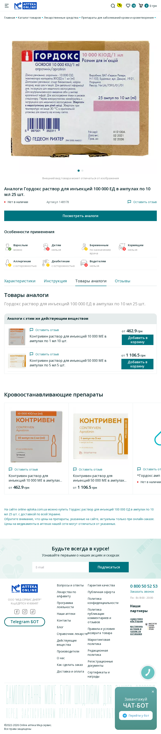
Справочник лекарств (72, 634)
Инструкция (55, 280)
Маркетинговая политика (99, 642)
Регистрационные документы (100, 663)
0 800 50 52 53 (143, 586)
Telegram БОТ (24, 621)
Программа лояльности (65, 605)
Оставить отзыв (145, 202)
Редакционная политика (98, 652)
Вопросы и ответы (70, 585)
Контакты (64, 620)
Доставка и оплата (70, 671)
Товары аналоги (90, 280)
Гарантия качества (101, 585)
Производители (68, 651)
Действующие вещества (67, 642)
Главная (9, 17)
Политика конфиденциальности (103, 601)
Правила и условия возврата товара (101, 631)
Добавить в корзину (138, 339)
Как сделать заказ (70, 665)
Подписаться (109, 567)
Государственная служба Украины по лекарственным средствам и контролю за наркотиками (136, 626)
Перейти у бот (139, 715)
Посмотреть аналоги (80, 216)
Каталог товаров (29, 17)
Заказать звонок (142, 591)
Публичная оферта (101, 592)
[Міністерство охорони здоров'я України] (151, 626)
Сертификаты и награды (99, 674)
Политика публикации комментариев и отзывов (99, 615)
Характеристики (19, 280)
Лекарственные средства (61, 17)
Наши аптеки (66, 614)
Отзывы (122, 280)
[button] (79, 171)
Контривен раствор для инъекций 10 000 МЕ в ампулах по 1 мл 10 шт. (34, 480)
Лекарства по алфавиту (66, 594)
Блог (60, 627)
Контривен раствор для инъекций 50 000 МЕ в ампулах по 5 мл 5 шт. (98, 480)
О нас (61, 658)
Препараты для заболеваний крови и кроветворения (117, 17)
